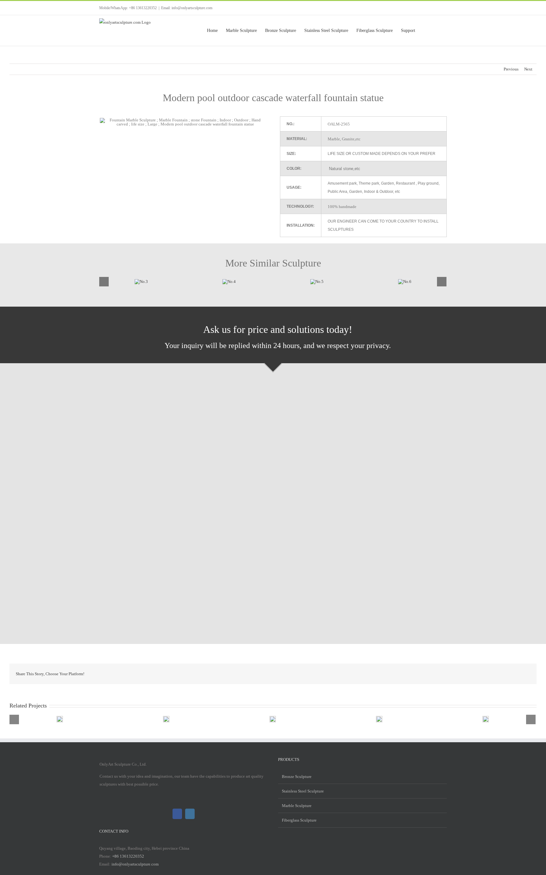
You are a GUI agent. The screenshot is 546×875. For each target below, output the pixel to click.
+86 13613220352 (128, 856)
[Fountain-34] (308, 281)
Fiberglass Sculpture (299, 820)
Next (528, 69)
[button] (437, 30)
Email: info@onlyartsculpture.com (186, 8)
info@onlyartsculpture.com (135, 864)
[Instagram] (190, 814)
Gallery (36, 719)
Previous (511, 69)
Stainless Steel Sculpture (303, 791)
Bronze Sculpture (297, 776)
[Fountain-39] (220, 281)
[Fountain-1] (132, 281)
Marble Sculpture (297, 805)
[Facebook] (177, 814)
